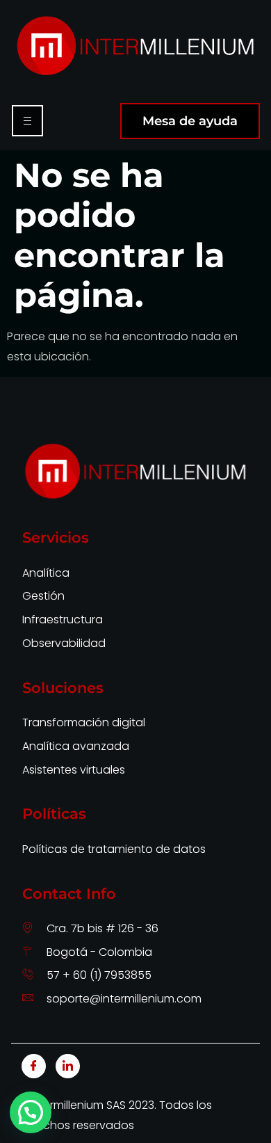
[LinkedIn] (68, 1066)
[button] (30, 1112)
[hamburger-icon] (27, 120)
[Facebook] (34, 1066)
